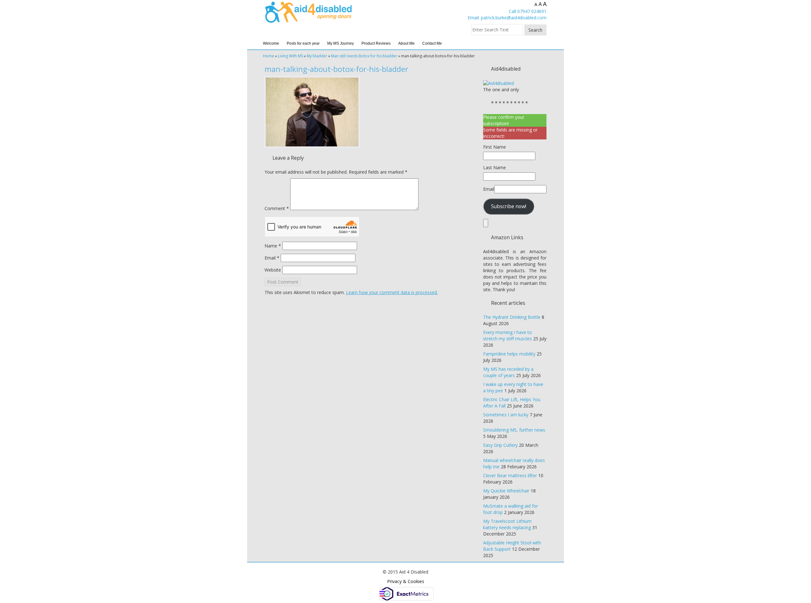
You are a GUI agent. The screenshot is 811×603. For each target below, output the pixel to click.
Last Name (494, 167)
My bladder (317, 56)
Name (273, 246)
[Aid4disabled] (498, 83)
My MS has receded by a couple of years (508, 372)
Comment (277, 208)
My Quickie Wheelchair (506, 491)
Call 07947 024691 (527, 11)
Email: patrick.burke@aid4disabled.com (507, 18)
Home (268, 56)
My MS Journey (340, 43)
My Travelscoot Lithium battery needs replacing (507, 524)
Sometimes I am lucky (505, 415)
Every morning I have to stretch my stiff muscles (507, 335)
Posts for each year (303, 43)
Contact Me (432, 43)
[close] (485, 223)
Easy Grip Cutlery (500, 445)
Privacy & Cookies (405, 581)
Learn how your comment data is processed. (392, 292)
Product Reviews (376, 43)
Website (273, 270)
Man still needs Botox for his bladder (364, 56)
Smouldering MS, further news (514, 430)
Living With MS (290, 56)
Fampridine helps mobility (509, 354)
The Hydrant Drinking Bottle (511, 317)
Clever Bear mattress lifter (510, 475)
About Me (406, 43)
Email (272, 258)
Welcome (271, 43)
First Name (494, 147)
